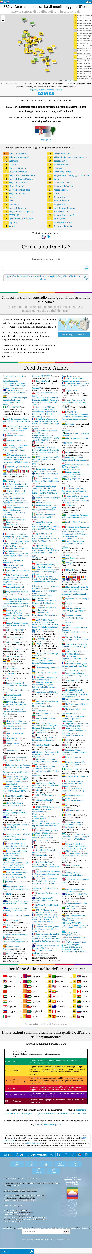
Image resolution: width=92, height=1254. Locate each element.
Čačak (9, 200)
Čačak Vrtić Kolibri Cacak (18, 218)
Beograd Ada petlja (60, 226)
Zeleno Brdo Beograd (16, 157)
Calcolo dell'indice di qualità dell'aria (18, 1212)
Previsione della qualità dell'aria (16, 1215)
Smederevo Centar (60, 164)
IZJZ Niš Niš (12, 215)
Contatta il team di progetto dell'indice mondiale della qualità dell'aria (31, 1183)
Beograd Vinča (58, 197)
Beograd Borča (58, 204)
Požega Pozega (58, 189)
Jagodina (10, 222)
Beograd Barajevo (15, 208)
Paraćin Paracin (59, 200)
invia (66, 1231)
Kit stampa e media (11, 1185)
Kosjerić (10, 197)
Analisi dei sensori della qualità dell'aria (19, 1200)
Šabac (54, 179)
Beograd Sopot (58, 160)
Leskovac (55, 168)
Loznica (55, 193)
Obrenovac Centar (60, 171)
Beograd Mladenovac (16, 182)
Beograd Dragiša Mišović (18, 179)
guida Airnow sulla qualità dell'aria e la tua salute (62, 1113)
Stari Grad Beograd (15, 153)
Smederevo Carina (60, 182)
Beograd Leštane (14, 193)
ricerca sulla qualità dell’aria (20, 1190)
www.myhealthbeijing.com (48, 1124)
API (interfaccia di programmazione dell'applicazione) (25, 1219)
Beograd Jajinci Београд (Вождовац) (69, 175)
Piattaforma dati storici (12, 1221)
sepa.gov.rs (46, 139)
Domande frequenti (13, 1205)
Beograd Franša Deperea (18, 211)
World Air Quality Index (33, 1143)
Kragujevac (12, 204)
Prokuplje (11, 160)
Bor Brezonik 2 (58, 211)
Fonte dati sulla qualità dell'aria (16, 1210)
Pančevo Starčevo (15, 168)
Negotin (10, 164)
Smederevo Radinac (61, 222)
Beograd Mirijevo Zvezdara (19, 175)
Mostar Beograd (14, 186)
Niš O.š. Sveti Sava (60, 153)
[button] (3, 17)
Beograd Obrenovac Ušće (63, 215)
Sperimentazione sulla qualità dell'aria (19, 1198)
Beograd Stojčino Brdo (17, 189)
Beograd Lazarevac (15, 171)
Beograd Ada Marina (61, 186)
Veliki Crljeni (57, 218)
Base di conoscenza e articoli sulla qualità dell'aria (23, 1195)
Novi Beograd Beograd (62, 208)
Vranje (9, 226)
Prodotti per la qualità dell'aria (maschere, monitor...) (24, 1217)
